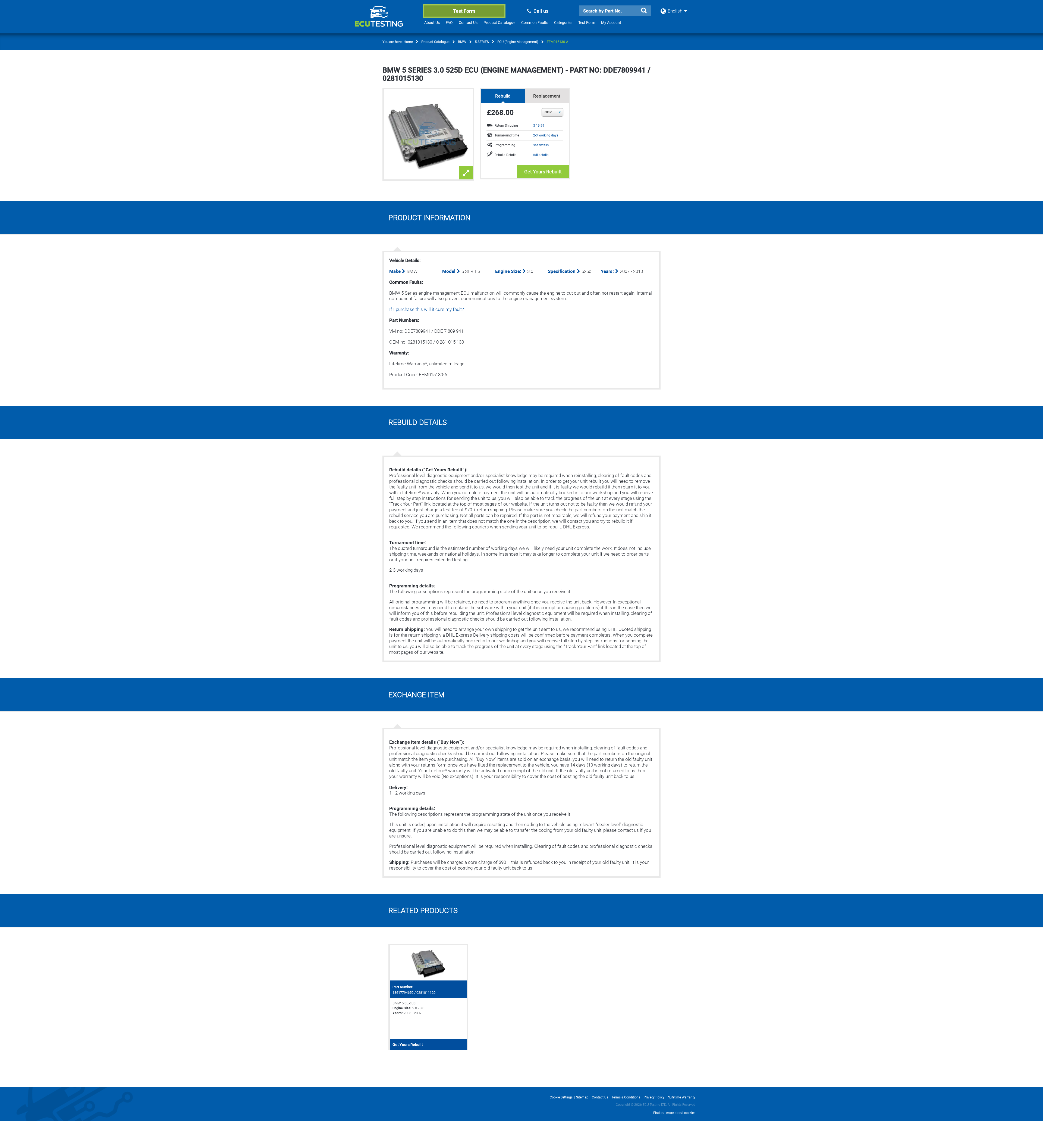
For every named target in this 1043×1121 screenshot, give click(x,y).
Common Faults (534, 22)
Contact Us (468, 22)
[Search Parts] (643, 10)
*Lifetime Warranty (681, 1097)
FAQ (449, 22)
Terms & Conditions (626, 1097)
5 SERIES (482, 42)
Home (408, 42)
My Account (611, 22)
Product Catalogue (499, 22)
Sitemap (582, 1097)
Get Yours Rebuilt (543, 172)
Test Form (464, 11)
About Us (432, 22)
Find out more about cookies (674, 1113)
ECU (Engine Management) (517, 42)
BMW (462, 42)
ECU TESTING (386, 21)
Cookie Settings (561, 1097)
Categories (563, 22)
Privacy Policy (654, 1097)
